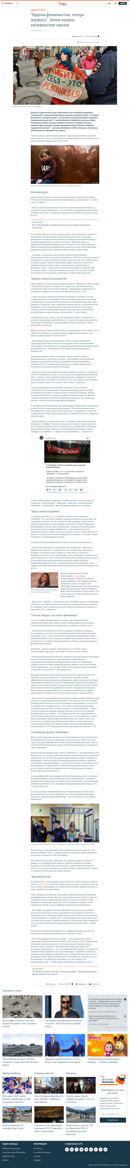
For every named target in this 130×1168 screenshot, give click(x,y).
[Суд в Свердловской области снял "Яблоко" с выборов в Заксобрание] (49, 1085)
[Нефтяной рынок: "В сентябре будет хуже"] (17, 1114)
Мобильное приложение (11, 1148)
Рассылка (37, 1156)
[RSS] (96, 1149)
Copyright (37, 1160)
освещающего (43, 884)
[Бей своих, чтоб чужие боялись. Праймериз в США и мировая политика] (17, 1085)
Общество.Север (38, 10)
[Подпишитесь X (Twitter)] (77, 1149)
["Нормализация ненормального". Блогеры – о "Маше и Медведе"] (107, 1045)
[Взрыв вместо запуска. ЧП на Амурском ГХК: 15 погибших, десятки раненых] (81, 1114)
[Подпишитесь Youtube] (81, 1149)
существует (54, 517)
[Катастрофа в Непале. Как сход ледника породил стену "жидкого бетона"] (22, 1006)
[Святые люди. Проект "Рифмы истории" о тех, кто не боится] (81, 1085)
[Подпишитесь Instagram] (91, 1149)
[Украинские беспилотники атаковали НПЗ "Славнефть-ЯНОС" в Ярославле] (49, 1114)
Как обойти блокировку (42, 1152)
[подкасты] (115, 3)
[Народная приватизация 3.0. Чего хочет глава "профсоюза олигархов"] (65, 1045)
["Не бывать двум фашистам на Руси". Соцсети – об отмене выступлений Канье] (65, 1006)
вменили (76, 576)
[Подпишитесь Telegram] (86, 1149)
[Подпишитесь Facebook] (72, 1149)
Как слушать (38, 1148)
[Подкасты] (101, 1149)
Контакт (5, 1160)
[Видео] (109, 3)
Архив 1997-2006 (8, 1156)
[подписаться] (105, 1149)
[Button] (77, 36)
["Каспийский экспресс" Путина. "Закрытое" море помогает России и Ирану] (22, 1045)
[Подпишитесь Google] (67, 1149)
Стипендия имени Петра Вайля (13, 1152)
